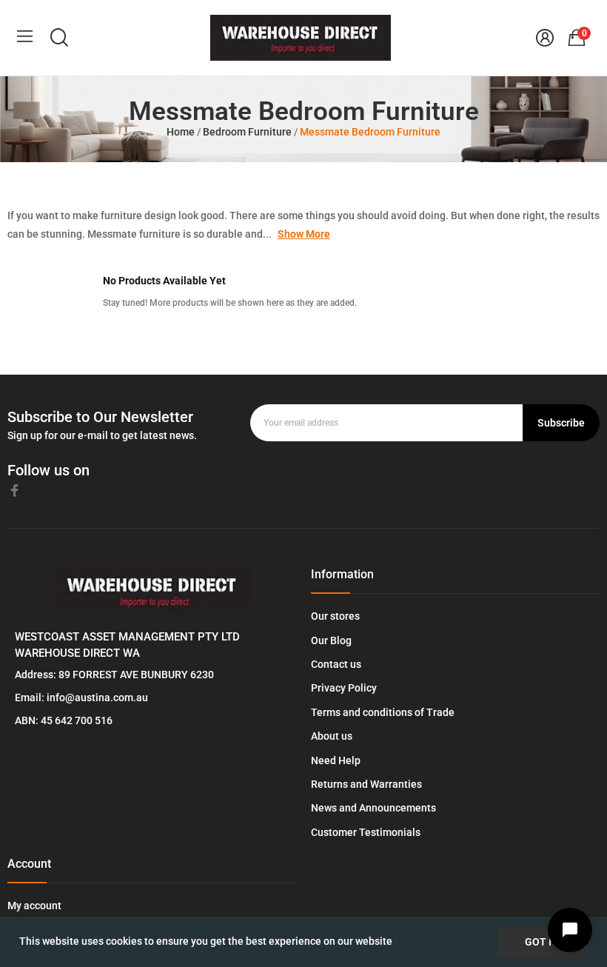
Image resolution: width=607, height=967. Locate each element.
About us (331, 736)
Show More (304, 234)
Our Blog (331, 640)
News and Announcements (373, 808)
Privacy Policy (344, 688)
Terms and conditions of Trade (383, 712)
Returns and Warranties (366, 784)
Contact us (336, 664)
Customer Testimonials (365, 832)
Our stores (335, 616)
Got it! (543, 942)
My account (34, 905)
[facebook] (14, 491)
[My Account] (545, 38)
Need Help (335, 760)
